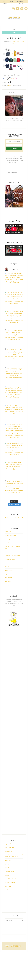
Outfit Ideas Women (10, 559)
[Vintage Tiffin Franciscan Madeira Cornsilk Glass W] (14, 376)
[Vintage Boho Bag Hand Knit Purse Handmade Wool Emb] (14, 489)
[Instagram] (13, 8)
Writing (7, 585)
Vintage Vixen (8, 875)
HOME (4, 1)
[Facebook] (17, 8)
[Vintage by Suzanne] (14, 207)
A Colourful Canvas (9, 871)
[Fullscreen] (21, 232)
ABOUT (11, 1)
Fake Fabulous (8, 890)
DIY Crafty (7, 539)
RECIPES (13, 3)
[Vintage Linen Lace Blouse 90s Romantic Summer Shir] (14, 433)
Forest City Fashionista (10, 878)
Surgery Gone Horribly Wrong (12, 574)
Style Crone (8, 860)
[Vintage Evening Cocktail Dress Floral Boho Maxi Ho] (14, 452)
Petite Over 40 (8, 851)
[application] (14, 229)
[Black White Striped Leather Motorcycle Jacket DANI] (14, 338)
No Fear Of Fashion (10, 882)
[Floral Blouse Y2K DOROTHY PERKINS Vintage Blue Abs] (14, 282)
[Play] (6, 232)
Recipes (7, 566)
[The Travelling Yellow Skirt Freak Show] (14, 626)
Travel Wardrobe (9, 577)
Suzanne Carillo (14, 17)
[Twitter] (26, 8)
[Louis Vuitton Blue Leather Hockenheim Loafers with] (14, 471)
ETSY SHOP (10, 5)
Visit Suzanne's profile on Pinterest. (14, 517)
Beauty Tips (8, 531)
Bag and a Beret (9, 844)
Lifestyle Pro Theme (17, 945)
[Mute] (19, 232)
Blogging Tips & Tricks (10, 535)
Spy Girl (7, 867)
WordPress (17, 946)
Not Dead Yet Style (9, 847)
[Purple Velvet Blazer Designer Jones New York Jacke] (14, 301)
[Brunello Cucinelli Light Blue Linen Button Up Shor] (14, 357)
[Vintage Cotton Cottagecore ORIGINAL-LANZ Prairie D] (14, 395)
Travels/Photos (8, 581)
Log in (21, 946)
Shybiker (7, 864)
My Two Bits (8, 552)
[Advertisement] (16, 649)
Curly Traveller (8, 886)
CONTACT (5, 3)
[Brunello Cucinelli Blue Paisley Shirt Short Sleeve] (14, 414)
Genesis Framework (10, 946)
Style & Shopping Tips (10, 570)
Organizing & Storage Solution (12, 555)
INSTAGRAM (20, 5)
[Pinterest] (22, 8)
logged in (10, 85)
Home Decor (8, 542)
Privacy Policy (20, 1)
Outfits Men (8, 563)
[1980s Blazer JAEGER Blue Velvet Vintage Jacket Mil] (14, 320)
